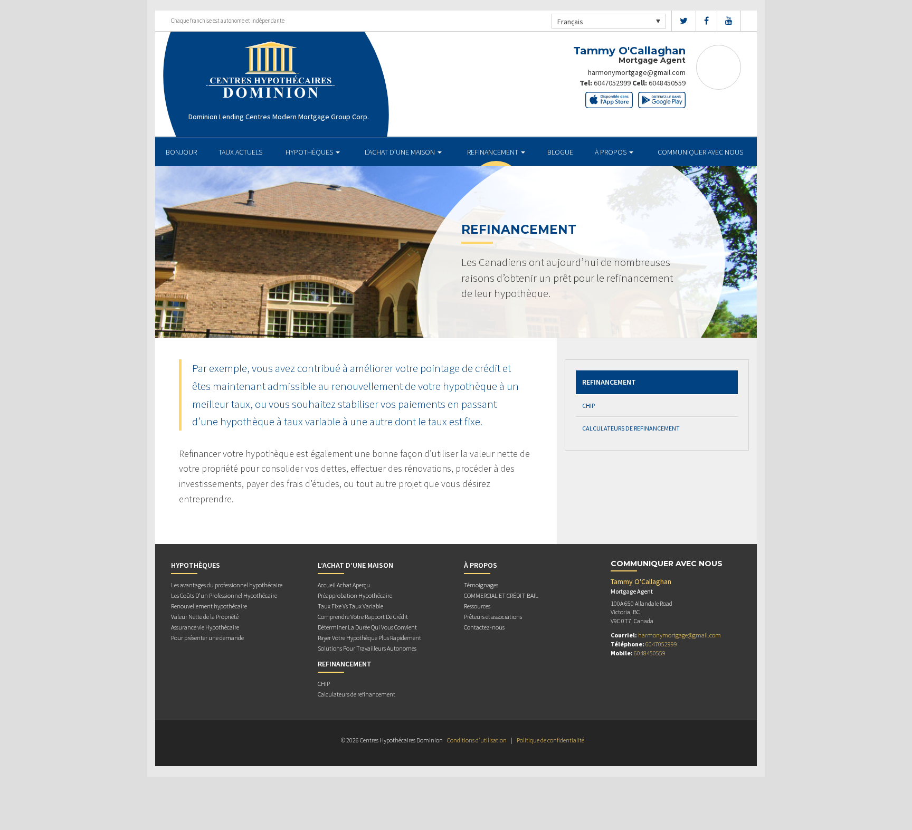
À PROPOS (611, 152)
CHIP (588, 405)
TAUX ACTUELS (240, 152)
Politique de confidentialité (550, 740)
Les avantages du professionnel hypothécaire (226, 585)
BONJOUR (181, 152)
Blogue (560, 152)
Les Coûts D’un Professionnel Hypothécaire (224, 595)
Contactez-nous (484, 627)
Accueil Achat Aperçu (344, 585)
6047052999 (612, 83)
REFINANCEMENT (493, 152)
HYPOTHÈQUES (310, 152)
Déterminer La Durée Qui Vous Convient (367, 627)
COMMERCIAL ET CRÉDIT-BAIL (501, 595)
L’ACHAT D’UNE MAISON (400, 152)
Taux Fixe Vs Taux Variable (350, 606)
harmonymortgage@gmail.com (637, 72)
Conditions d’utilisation (477, 740)
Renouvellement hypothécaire (209, 606)
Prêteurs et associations (493, 617)
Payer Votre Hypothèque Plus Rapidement (369, 638)
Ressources (477, 606)
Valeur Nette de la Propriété (205, 617)
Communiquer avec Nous (700, 152)
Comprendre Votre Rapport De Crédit (363, 617)
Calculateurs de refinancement (631, 428)
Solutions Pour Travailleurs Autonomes (367, 648)
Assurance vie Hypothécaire (205, 627)
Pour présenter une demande (207, 638)
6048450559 (667, 83)
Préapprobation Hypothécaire (355, 595)
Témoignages (481, 585)
